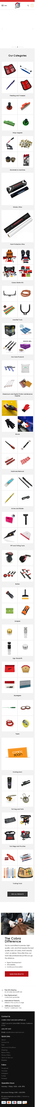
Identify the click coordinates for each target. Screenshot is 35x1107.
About (3, 1040)
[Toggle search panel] (28, 5)
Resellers (4, 1060)
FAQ (2, 1045)
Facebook (4, 1068)
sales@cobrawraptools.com (15, 1032)
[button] (32, 5)
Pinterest (4, 1078)
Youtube (4, 1071)
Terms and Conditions (8, 1047)
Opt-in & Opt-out (7, 1057)
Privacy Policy (6, 1055)
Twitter (3, 1076)
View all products (17, 894)
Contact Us (5, 1042)
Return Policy (5, 1052)
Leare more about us (17, 974)
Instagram (4, 1073)
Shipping (4, 1050)
